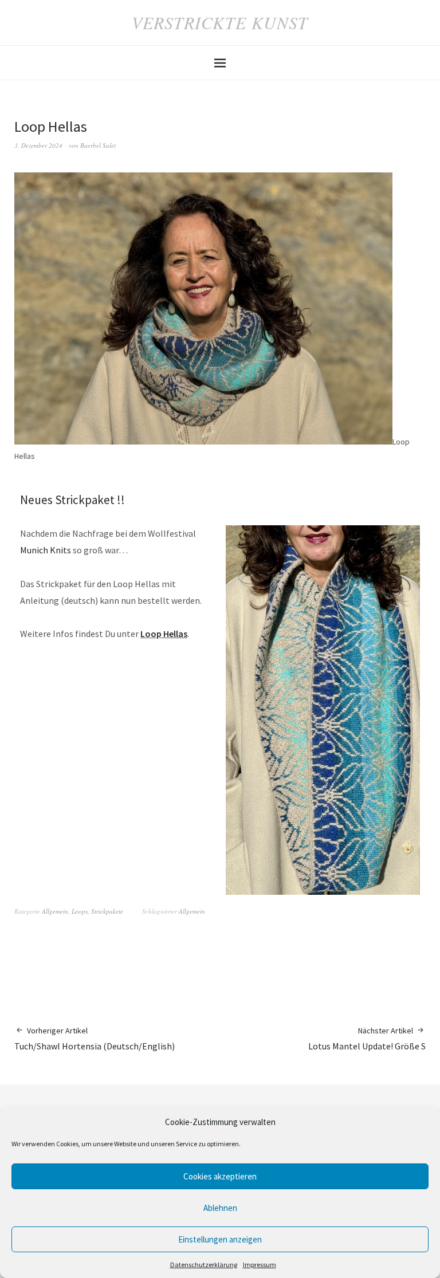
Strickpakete (107, 911)
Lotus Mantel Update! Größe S (367, 1038)
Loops (80, 911)
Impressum (259, 1264)
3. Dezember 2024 (38, 145)
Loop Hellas (163, 633)
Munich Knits (46, 550)
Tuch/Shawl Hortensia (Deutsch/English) (94, 1038)
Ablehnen (220, 1207)
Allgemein (55, 911)
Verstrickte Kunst (220, 22)
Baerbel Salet (98, 145)
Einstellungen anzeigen (220, 1239)
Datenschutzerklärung (203, 1264)
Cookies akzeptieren (220, 1176)
